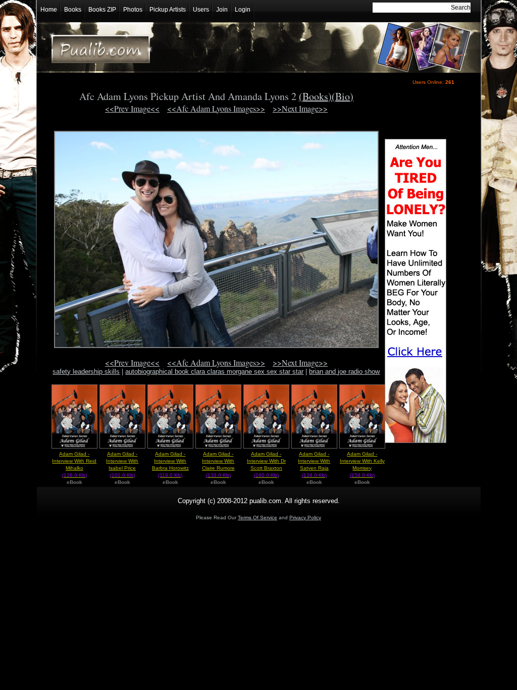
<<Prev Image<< (132, 108)
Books (72, 9)
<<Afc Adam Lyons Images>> (216, 108)
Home (48, 9)
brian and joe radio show (344, 371)
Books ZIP (102, 9)
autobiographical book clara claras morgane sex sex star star (214, 371)
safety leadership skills (86, 371)
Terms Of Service (257, 517)
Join (222, 9)
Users (201, 9)
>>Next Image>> (300, 108)
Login (242, 9)
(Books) (315, 96)
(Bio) (342, 96)
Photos (132, 9)
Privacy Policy (305, 517)
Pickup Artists (167, 9)
